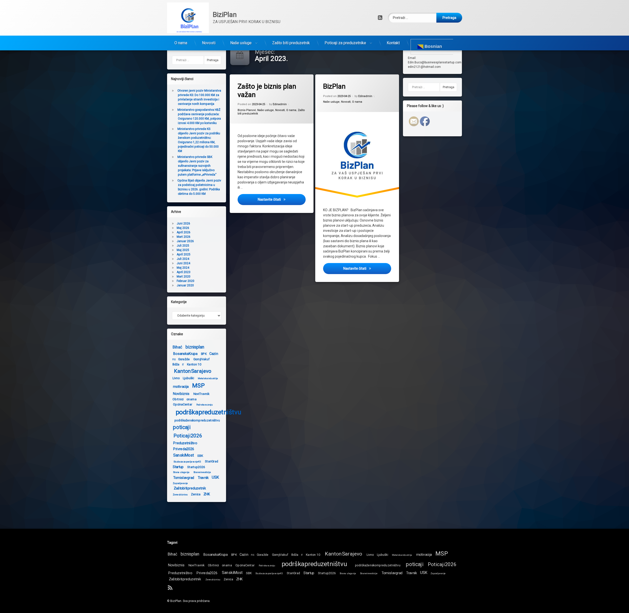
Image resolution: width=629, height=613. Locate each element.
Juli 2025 (183, 245)
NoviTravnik (201, 393)
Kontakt (393, 43)
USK (215, 477)
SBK (200, 455)
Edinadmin (280, 104)
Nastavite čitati (282, 199)
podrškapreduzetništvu (208, 412)
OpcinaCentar (182, 404)
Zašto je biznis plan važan (267, 90)
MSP (198, 385)
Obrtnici (177, 399)
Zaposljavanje (180, 483)
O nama (180, 43)
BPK (204, 353)
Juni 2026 (183, 223)
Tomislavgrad (183, 477)
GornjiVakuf (201, 359)
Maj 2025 (183, 250)
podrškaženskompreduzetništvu (197, 420)
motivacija (181, 386)
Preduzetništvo (185, 443)
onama (191, 399)
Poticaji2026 (187, 436)
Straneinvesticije (202, 472)
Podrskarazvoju (204, 404)
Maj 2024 (183, 267)
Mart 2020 (183, 276)
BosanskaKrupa (185, 353)
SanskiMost (183, 455)
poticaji (181, 427)
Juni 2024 (183, 263)
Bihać (177, 347)
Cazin (213, 353)
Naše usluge (241, 43)
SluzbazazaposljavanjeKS (187, 461)
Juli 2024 (183, 259)
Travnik (203, 477)
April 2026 (183, 232)
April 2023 (183, 272)
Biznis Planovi (247, 110)
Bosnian (432, 46)
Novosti (208, 43)
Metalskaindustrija (208, 378)
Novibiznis (181, 393)
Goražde (184, 359)
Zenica (195, 494)
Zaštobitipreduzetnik (190, 488)
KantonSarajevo (192, 371)
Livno (176, 378)
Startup (178, 467)
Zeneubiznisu (180, 494)
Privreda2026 (183, 449)
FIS (173, 359)
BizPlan (334, 86)
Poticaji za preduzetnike (345, 43)
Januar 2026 (185, 241)
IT (183, 364)
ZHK (206, 494)
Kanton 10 (194, 364)
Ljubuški (188, 378)
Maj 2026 (183, 228)
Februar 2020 (185, 281)
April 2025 (183, 254)
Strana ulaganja (181, 472)
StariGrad (211, 461)
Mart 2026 (183, 236)
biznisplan (195, 347)
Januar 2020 (185, 285)
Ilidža (176, 364)
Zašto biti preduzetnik (291, 43)
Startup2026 (196, 466)
